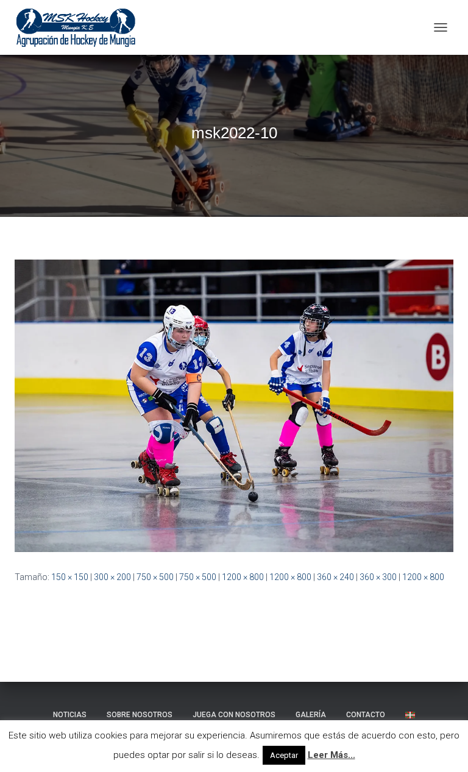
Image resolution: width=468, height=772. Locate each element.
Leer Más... (331, 754)
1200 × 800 (243, 577)
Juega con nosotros (234, 714)
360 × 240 (335, 577)
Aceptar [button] (284, 755)
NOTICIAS (70, 714)
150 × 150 (69, 577)
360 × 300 (378, 577)
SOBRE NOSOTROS (139, 714)
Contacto (365, 714)
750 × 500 (155, 577)
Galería (311, 714)
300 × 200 (112, 577)
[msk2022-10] (234, 405)
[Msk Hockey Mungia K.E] (81, 27)
